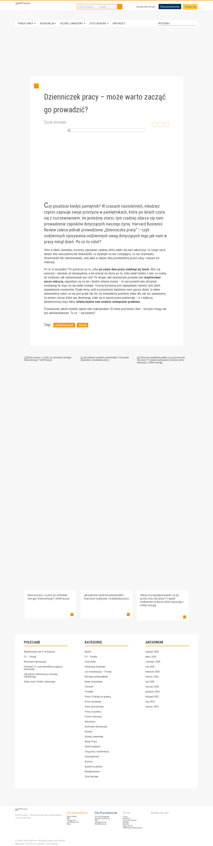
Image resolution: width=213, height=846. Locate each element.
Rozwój (88, 731)
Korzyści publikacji (102, 818)
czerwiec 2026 (152, 661)
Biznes (88, 651)
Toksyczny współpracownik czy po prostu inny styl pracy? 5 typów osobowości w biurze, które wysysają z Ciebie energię (162, 600)
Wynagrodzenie (92, 771)
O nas (125, 816)
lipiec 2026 (150, 656)
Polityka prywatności (35, 843)
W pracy (89, 761)
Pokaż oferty (71, 816)
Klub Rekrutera (100, 824)
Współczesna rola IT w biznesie (39, 651)
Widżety (126, 824)
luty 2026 (150, 681)
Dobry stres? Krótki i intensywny (39, 681)
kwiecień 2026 (152, 671)
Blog (68, 824)
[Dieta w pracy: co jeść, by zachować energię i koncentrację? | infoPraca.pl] (50, 359)
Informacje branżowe (95, 666)
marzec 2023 (152, 706)
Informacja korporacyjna (132, 828)
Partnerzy (119, 23)
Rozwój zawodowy (71, 23)
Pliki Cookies (52, 843)
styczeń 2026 (152, 686)
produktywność (64, 325)
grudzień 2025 (152, 691)
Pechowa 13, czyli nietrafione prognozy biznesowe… (43, 668)
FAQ (68, 818)
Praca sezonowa (93, 701)
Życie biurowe (97, 23)
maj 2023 (150, 701)
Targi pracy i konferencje (97, 751)
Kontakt (126, 822)
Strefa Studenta (92, 746)
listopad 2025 (152, 696)
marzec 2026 (152, 676)
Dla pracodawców (169, 6)
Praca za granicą (93, 711)
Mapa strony (128, 826)
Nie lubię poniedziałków (96, 676)
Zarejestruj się (72, 822)
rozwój (82, 325)
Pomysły (89, 686)
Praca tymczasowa (94, 706)
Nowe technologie (93, 681)
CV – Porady (30, 656)
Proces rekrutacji (93, 716)
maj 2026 (150, 666)
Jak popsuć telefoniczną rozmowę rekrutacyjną (41, 675)
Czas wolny (90, 661)
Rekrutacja (47, 23)
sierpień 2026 (152, 651)
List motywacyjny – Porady (98, 671)
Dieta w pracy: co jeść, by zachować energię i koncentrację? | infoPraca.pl (48, 596)
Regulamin (20, 843)
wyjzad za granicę (93, 766)
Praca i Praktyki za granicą (98, 696)
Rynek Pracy (25, 23)
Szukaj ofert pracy (145, 6)
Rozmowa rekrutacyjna (35, 661)
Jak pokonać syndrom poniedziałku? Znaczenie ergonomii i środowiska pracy (106, 596)
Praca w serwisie (130, 820)
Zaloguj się (190, 6)
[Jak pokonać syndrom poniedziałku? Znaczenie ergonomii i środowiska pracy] (106, 359)
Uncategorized (92, 756)
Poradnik (89, 691)
